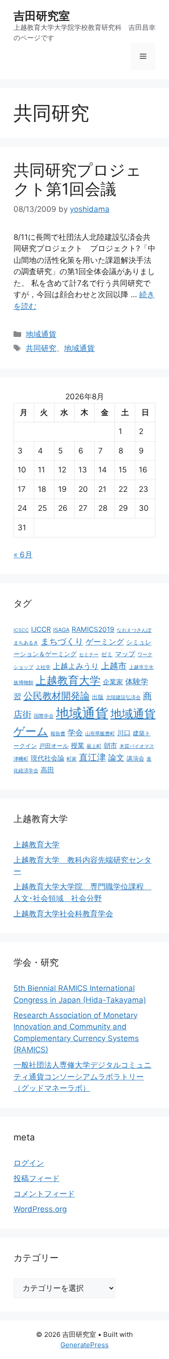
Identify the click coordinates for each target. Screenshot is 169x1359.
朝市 (110, 745)
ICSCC (21, 630)
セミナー (89, 655)
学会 (75, 732)
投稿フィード (36, 1178)
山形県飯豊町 (100, 734)
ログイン (29, 1163)
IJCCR (41, 629)
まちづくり (62, 641)
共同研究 (41, 348)
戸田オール (54, 746)
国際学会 (44, 716)
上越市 (114, 666)
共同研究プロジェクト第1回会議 (78, 179)
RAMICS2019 (93, 629)
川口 (124, 733)
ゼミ (107, 654)
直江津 (92, 757)
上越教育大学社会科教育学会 (63, 913)
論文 (116, 757)
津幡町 (21, 759)
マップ (125, 653)
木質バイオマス (136, 746)
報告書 (57, 734)
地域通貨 (41, 334)
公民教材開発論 (56, 695)
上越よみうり (76, 666)
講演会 (135, 758)
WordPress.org (40, 1209)
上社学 (43, 667)
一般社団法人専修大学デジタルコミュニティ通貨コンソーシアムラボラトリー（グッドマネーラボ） (82, 1076)
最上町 (94, 746)
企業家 (113, 681)
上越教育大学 (68, 680)
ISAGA (61, 629)
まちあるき (26, 643)
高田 (47, 770)
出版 (98, 697)
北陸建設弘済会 (123, 698)
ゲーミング (105, 641)
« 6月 (23, 554)
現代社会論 (47, 758)
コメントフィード (44, 1193)
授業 (77, 745)
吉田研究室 (42, 16)
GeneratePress (84, 1344)
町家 (72, 759)
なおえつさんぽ (134, 630)
